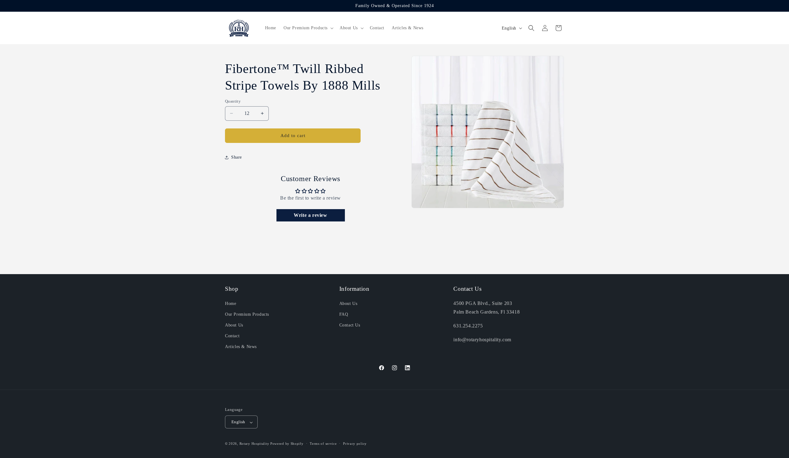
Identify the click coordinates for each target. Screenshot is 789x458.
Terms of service (323, 443)
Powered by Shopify (287, 444)
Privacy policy (355, 443)
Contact (232, 336)
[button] (308, 28)
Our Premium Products (247, 314)
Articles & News (241, 346)
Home (230, 303)
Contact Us (349, 325)
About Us (234, 325)
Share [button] (236, 157)
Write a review (310, 215)
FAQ (343, 314)
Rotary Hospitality (254, 444)
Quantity (233, 101)
